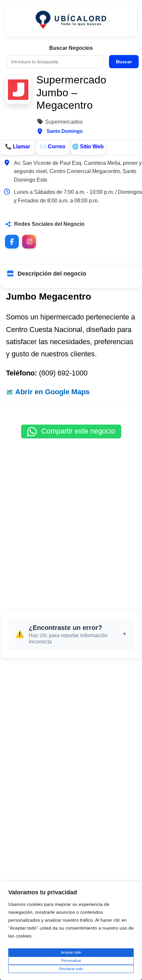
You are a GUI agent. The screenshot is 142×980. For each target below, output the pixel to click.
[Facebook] (12, 242)
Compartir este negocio (77, 431)
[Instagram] (29, 242)
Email (53, 147)
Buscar (124, 61)
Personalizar (71, 961)
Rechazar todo (71, 969)
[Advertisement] (71, 521)
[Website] (88, 147)
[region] (71, 930)
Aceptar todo (71, 952)
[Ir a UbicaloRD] (71, 21)
